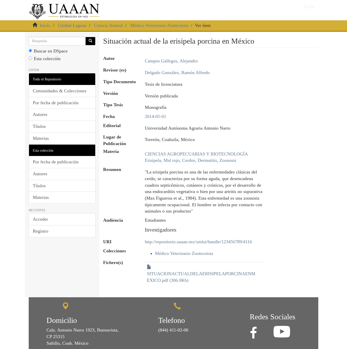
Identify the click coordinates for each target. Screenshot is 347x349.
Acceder (40, 219)
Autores (40, 114)
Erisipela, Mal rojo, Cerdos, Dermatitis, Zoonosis (190, 160)
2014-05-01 (155, 116)
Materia (111, 151)
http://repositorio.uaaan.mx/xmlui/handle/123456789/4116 (198, 241)
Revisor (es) (114, 70)
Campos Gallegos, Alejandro (171, 60)
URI (107, 241)
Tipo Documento (119, 81)
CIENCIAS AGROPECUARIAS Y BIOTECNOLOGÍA (196, 153)
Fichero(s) (113, 262)
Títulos (39, 126)
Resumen (112, 169)
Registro (40, 231)
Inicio (45, 25)
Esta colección (47, 58)
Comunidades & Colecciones (59, 90)
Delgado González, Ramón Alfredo (177, 72)
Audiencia (113, 220)
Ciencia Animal (108, 25)
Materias (41, 138)
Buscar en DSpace (51, 51)
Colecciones (114, 250)
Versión (110, 93)
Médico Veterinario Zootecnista (159, 25)
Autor (109, 58)
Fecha (109, 116)
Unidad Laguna (72, 25)
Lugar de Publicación (114, 140)
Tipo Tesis (113, 104)
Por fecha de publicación (55, 102)
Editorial (112, 125)
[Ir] (90, 41)
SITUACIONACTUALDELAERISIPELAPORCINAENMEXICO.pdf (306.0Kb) (201, 277)
